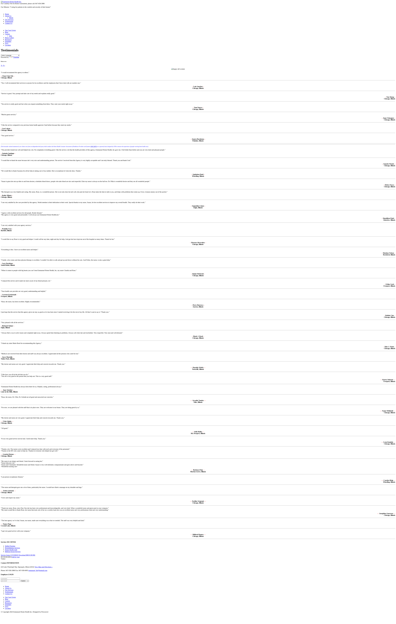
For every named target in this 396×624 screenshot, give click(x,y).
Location (8, 45)
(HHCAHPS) (93, 146)
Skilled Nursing (10, 546)
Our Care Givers (10, 30)
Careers (7, 34)
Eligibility (8, 41)
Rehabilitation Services (12, 548)
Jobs (10, 36)
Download (27, 555)
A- (2, 65)
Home (7, 14)
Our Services (9, 20)
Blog (6, 32)
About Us (8, 16)
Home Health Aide (11, 550)
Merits (11, 18)
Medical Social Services (13, 551)
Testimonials (9, 21)
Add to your (16, 557)
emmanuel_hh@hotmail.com (37, 570)
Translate (16, 57)
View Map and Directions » (43, 567)
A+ (4, 65)
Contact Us (8, 23)
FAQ (6, 43)
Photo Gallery (9, 38)
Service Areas (9, 555)
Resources (8, 39)
